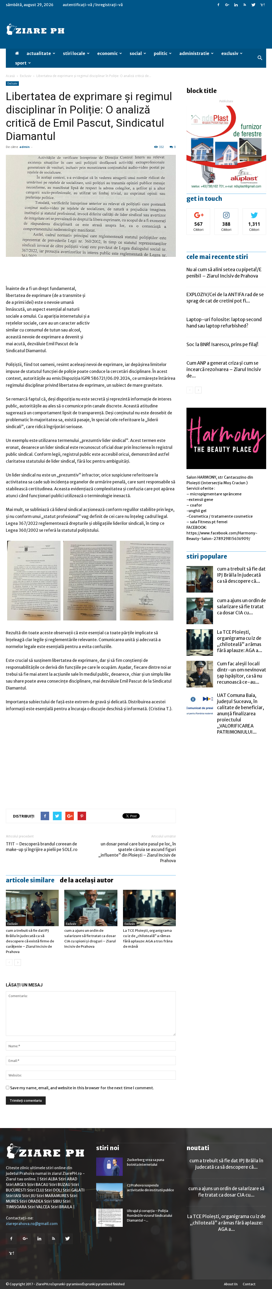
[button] (259, 58)
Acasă (10, 76)
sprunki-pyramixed (68, 1284)
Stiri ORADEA (31, 1201)
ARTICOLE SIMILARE (30, 880)
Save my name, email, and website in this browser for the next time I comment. (82, 1088)
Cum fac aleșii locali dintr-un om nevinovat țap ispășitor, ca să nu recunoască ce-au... (241, 673)
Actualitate (39, 53)
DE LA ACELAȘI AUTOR (86, 880)
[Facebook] (218, 5)
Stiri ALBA (49, 1179)
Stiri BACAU (37, 1184)
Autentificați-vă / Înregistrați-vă (93, 4)
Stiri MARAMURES (52, 1195)
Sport (21, 63)
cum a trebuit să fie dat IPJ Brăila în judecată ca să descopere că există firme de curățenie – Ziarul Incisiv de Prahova (30, 941)
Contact (249, 1284)
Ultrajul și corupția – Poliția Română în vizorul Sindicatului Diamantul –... (149, 1215)
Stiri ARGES (16, 1184)
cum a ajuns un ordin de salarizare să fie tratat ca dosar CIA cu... (241, 607)
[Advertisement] (91, 272)
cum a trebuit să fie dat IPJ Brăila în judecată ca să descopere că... (241, 575)
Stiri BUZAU (59, 1184)
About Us (231, 1284)
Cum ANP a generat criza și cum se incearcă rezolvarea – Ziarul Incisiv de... (223, 369)
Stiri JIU (29, 1195)
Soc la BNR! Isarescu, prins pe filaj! (222, 344)
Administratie (194, 53)
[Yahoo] (262, 5)
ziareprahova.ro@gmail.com (32, 1223)
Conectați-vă (199, 212)
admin (24, 147)
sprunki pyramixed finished (104, 1284)
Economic (107, 53)
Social (136, 53)
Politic (160, 53)
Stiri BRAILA (61, 1207)
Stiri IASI (13, 1195)
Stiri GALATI (73, 1190)
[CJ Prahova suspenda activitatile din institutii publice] (109, 1192)
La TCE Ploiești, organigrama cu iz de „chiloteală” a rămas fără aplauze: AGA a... (239, 641)
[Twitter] (253, 5)
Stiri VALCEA (39, 1207)
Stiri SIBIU (53, 1201)
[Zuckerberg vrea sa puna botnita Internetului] (109, 1167)
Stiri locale (74, 53)
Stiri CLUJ (35, 1190)
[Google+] (227, 5)
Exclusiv (229, 53)
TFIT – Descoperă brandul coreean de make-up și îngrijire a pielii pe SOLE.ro (41, 846)
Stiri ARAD (67, 1179)
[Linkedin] (236, 5)
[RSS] (245, 5)
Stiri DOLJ (53, 1190)
